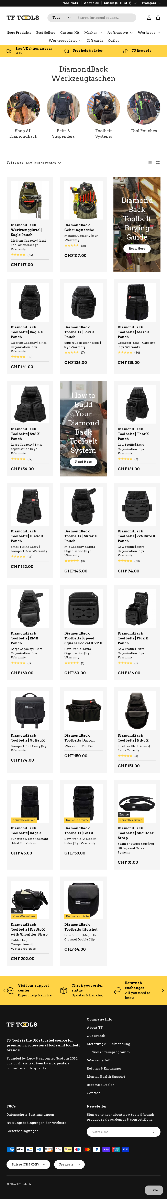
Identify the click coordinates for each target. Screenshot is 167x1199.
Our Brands (96, 1036)
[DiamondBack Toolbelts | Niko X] (137, 710)
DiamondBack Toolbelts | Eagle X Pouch (27, 332)
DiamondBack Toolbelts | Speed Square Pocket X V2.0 (83, 638)
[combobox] (91, 17)
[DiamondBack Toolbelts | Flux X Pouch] (137, 608)
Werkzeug (147, 33)
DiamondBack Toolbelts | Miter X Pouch (80, 536)
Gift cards (95, 40)
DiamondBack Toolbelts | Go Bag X (28, 738)
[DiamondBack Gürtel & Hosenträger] (63, 108)
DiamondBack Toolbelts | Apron (79, 738)
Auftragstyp (117, 33)
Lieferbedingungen (23, 1131)
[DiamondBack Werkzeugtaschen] (143, 108)
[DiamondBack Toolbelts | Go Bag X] (30, 710)
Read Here (137, 248)
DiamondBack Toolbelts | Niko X (133, 738)
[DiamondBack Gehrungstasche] (83, 200)
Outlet (113, 40)
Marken (91, 33)
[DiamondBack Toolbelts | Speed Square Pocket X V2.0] (83, 608)
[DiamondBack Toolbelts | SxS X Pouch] (30, 404)
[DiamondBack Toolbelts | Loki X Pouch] (83, 302)
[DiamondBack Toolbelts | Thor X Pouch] (137, 404)
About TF (95, 1027)
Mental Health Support (106, 1077)
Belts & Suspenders (63, 133)
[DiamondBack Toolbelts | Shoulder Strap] (137, 803)
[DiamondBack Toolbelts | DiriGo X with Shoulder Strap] (30, 900)
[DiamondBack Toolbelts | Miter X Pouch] (83, 506)
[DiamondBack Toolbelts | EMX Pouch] (30, 608)
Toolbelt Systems (103, 133)
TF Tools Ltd (24, 1184)
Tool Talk (70, 3)
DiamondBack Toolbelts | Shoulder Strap (136, 833)
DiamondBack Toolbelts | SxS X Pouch (25, 434)
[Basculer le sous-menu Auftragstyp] (131, 32)
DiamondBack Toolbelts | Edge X (26, 830)
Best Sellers (45, 33)
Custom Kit (69, 33)
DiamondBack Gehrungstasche (79, 227)
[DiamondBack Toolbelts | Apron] (83, 710)
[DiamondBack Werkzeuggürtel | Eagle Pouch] (30, 200)
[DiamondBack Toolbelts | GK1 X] (83, 803)
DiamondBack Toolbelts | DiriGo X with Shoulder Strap (29, 929)
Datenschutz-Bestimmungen (30, 1114)
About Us (91, 3)
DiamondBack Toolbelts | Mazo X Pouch (134, 332)
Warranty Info (99, 1060)
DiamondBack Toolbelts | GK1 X (78, 830)
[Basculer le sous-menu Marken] (100, 32)
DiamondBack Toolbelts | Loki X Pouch (79, 332)
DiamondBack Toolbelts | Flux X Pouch (133, 638)
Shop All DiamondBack (23, 133)
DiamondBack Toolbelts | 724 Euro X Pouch (136, 536)
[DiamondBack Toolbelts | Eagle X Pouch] (30, 302)
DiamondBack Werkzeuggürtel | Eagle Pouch (26, 230)
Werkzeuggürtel (62, 40)
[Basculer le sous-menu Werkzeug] (158, 32)
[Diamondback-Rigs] (103, 108)
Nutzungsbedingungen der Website (36, 1123)
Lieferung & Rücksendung (108, 1044)
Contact (93, 1093)
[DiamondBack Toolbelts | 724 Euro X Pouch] (137, 506)
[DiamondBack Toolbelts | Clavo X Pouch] (30, 506)
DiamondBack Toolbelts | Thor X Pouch (133, 434)
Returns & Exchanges (104, 1068)
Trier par (15, 162)
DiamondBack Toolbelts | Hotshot (81, 927)
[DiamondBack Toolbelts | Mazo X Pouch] (137, 302)
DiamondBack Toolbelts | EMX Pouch (24, 638)
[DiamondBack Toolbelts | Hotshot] (83, 900)
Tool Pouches (144, 130)
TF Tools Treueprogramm (108, 1052)
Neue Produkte (19, 33)
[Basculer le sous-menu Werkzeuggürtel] (80, 40)
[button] (158, 17)
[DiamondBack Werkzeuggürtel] (23, 108)
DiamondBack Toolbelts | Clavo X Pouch (27, 536)
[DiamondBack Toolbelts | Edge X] (30, 803)
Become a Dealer (100, 1085)
